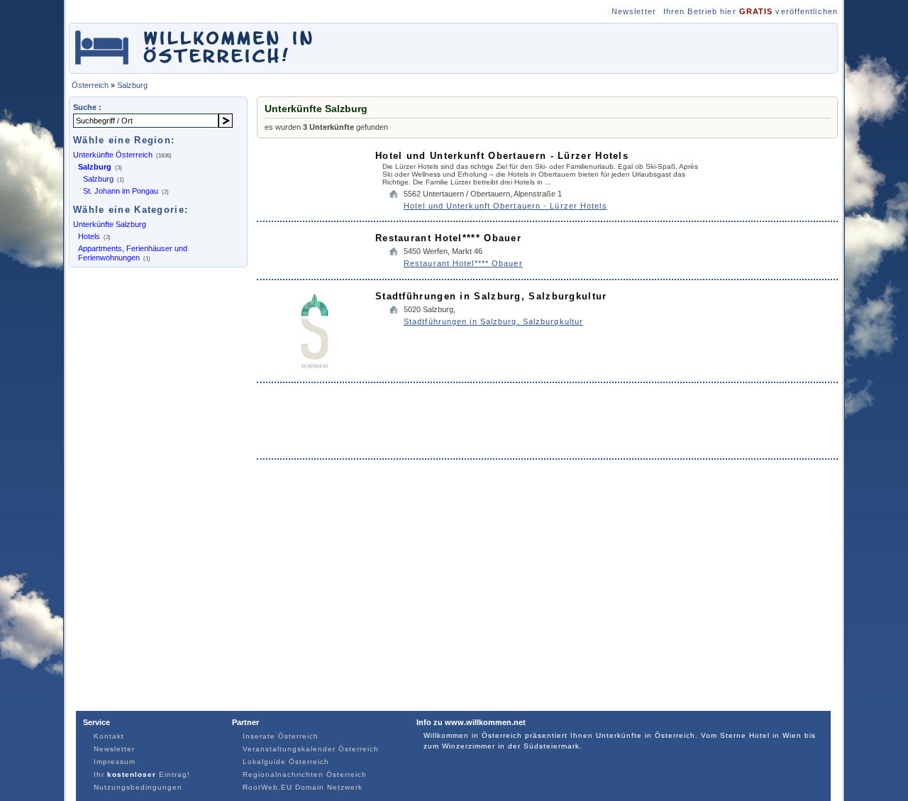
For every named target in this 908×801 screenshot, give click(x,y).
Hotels (89, 236)
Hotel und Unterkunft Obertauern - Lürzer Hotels (502, 155)
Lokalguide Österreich (286, 762)
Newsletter (633, 11)
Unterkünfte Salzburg (109, 224)
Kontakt (109, 736)
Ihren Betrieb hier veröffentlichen (750, 11)
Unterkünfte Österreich (113, 154)
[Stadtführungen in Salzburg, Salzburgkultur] (315, 368)
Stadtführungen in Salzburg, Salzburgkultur (491, 296)
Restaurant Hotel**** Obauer (448, 238)
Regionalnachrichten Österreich (305, 774)
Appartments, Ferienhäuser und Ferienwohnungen (132, 253)
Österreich (90, 85)
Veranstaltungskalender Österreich (311, 749)
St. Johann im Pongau (120, 191)
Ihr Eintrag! (142, 774)
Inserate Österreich (281, 736)
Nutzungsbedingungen (138, 787)
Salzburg (132, 85)
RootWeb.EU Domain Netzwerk (302, 787)
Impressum (114, 762)
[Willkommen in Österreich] (194, 66)
